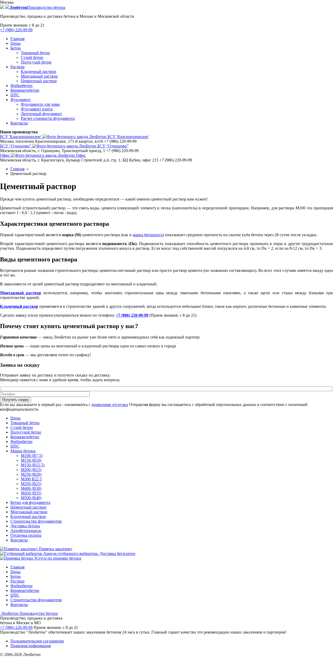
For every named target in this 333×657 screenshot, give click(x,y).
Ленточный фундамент (41, 113)
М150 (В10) (31, 460)
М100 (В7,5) (31, 455)
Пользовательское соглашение (37, 641)
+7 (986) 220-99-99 (16, 30)
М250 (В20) (31, 474)
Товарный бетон (35, 53)
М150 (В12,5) (32, 465)
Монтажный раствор (39, 76)
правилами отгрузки (110, 404)
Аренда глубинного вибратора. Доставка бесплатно (88, 553)
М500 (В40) (31, 498)
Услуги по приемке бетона (57, 558)
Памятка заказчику (55, 549)
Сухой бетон (32, 57)
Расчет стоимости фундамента (48, 118)
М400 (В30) (31, 488)
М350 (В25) (31, 483)
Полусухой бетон (36, 62)
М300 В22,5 (31, 479)
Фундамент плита (37, 109)
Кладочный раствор (38, 71)
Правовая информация (30, 645)
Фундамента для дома (40, 104)
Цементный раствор (39, 81)
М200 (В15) (31, 469)
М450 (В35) (31, 493)
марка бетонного (148, 235)
